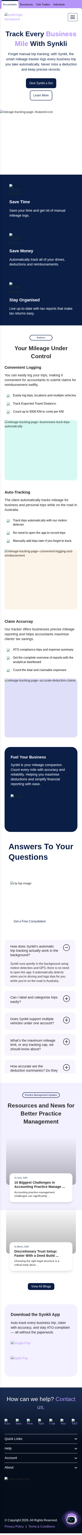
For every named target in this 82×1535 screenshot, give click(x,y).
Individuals (59, 4)
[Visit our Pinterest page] (30, 1421)
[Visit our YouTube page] (63, 1421)
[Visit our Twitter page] (41, 1421)
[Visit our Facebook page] (7, 1421)
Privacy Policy (14, 1526)
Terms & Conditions (41, 1526)
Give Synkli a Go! (41, 83)
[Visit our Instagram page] (19, 1421)
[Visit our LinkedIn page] (52, 1421)
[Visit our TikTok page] (74, 1421)
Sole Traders (43, 4)
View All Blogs (41, 1286)
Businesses (26, 4)
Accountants (10, 4)
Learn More (41, 95)
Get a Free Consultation (30, 921)
